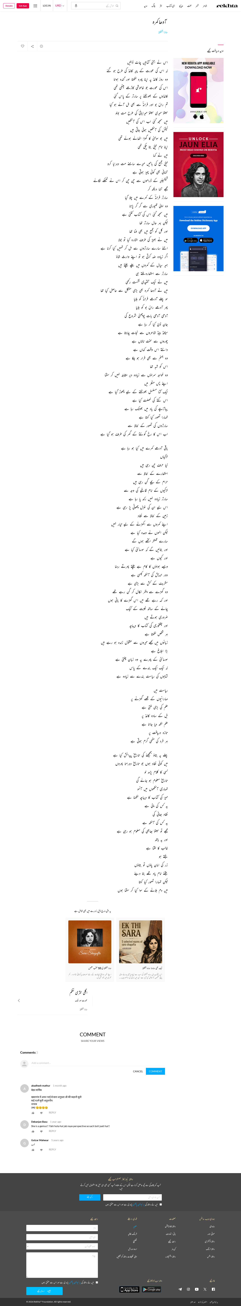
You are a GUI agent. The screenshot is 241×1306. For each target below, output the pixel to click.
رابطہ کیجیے (172, 1241)
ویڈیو (181, 6)
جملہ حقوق (192, 1302)
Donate (9, 5)
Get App (23, 5)
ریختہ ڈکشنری (210, 1241)
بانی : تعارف (171, 1233)
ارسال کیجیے (41, 1290)
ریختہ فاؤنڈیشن (170, 1226)
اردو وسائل (132, 1249)
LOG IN (47, 5)
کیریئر (173, 1249)
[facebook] (213, 1289)
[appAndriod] (151, 1289)
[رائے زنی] (41, 46)
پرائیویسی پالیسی (139, 1204)
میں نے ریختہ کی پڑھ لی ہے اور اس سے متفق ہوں (132, 1204)
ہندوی (212, 1226)
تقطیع (135, 1241)
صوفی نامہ (211, 1233)
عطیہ (135, 1226)
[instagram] (188, 1289)
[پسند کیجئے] (22, 46)
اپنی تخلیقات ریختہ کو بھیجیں (127, 1256)
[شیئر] (32, 46)
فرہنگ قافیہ (132, 1233)
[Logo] (227, 6)
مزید (145, 6)
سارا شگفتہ (163, 32)
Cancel (138, 1071)
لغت (189, 6)
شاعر (205, 6)
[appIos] (129, 1289)
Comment (155, 1071)
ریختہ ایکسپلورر (170, 1256)
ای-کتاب (170, 6)
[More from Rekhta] (35, 5)
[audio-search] (76, 5)
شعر (197, 6)
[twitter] (205, 1289)
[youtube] (197, 1289)
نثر (161, 6)
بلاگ (153, 6)
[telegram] (180, 1289)
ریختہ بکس (211, 1256)
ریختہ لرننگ (210, 1249)
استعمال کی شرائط (202, 1302)
